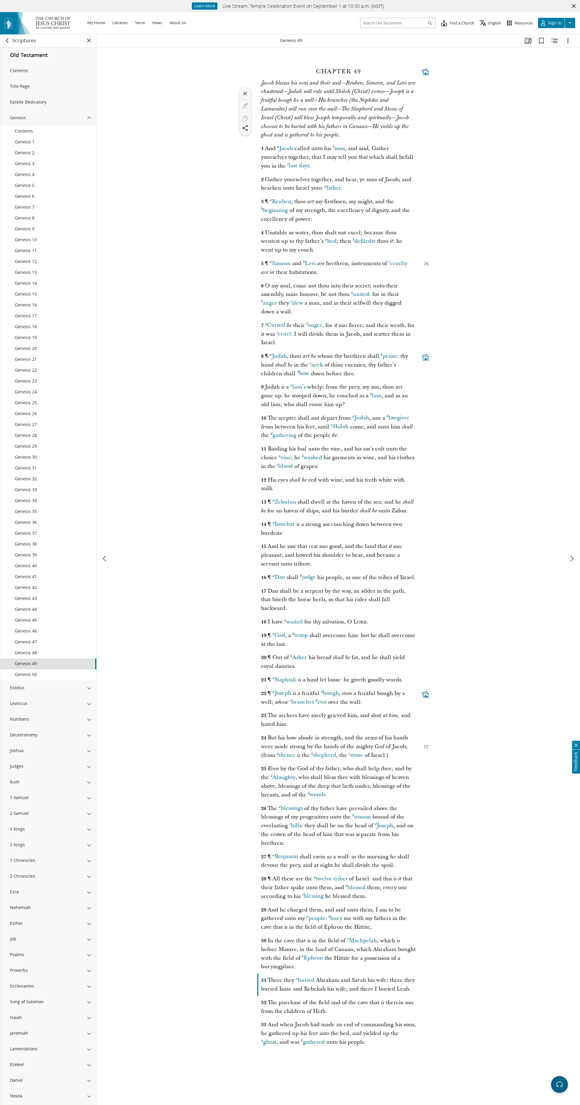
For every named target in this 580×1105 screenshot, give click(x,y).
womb (317, 795)
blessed (356, 887)
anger (270, 303)
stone (356, 755)
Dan (280, 577)
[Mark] (245, 106)
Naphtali (285, 680)
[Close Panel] (89, 40)
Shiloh (340, 427)
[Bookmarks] (541, 40)
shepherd (324, 755)
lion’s (299, 387)
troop (301, 635)
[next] (572, 558)
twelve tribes (331, 878)
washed (313, 457)
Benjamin (286, 856)
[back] (7, 40)
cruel (284, 334)
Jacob (286, 148)
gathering (284, 435)
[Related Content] (555, 40)
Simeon (281, 263)
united (361, 294)
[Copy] (245, 118)
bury (336, 918)
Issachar (285, 524)
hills (296, 825)
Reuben (281, 201)
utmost (362, 817)
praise (389, 356)
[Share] (245, 128)
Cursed (276, 325)
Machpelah (363, 940)
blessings (292, 808)
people (316, 918)
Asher (299, 657)
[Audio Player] (559, 1084)
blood (285, 466)
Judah (279, 356)
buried (306, 980)
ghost (269, 1042)
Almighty (283, 777)
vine (286, 457)
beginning (275, 210)
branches (302, 702)
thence (287, 755)
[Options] (568, 40)
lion (377, 395)
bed (332, 241)
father (333, 188)
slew (297, 303)
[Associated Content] (425, 71)
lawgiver (398, 418)
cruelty (399, 263)
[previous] (105, 558)
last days (299, 166)
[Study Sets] (528, 40)
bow (304, 373)
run (322, 702)
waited (294, 622)
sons (339, 148)
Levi (310, 263)
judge (309, 577)
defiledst (364, 241)
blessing (314, 896)
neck (317, 365)
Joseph (283, 693)
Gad (280, 635)
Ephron (313, 958)
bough (331, 693)
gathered (314, 1042)
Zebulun (285, 502)
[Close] (245, 93)
